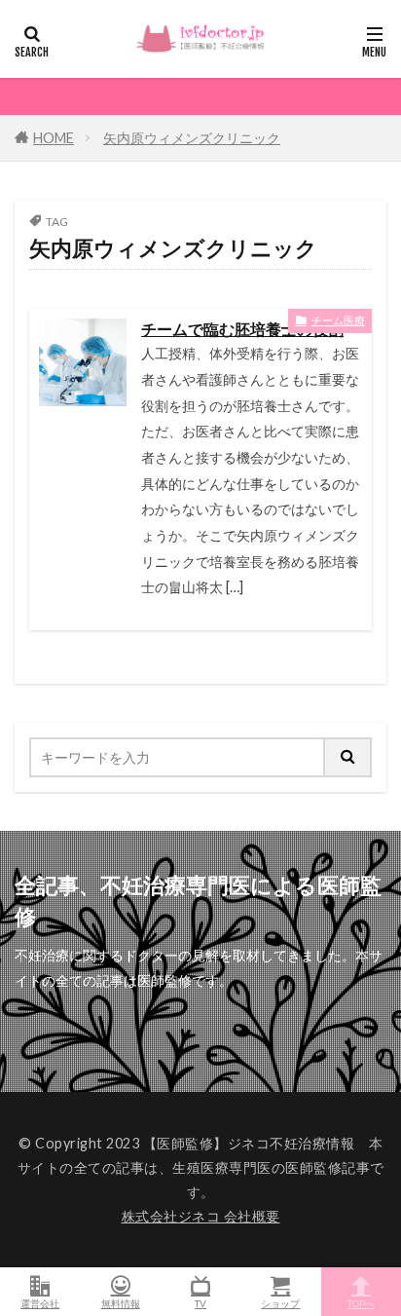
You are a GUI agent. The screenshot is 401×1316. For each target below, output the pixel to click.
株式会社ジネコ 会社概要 (201, 1216)
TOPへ (361, 1302)
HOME (53, 138)
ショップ (280, 1302)
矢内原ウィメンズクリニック (191, 138)
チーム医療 (338, 320)
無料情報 (120, 1302)
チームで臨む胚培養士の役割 (242, 329)
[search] (348, 757)
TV (200, 1302)
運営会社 (39, 1302)
